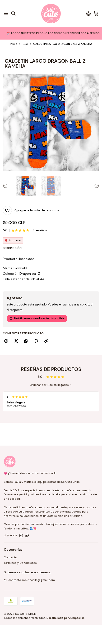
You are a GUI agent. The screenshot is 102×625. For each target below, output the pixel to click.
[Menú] (6, 13)
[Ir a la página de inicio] (51, 13)
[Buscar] (13, 13)
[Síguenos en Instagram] (21, 536)
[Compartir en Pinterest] (36, 341)
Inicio (13, 44)
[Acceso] (88, 13)
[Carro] (96, 14)
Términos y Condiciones (20, 563)
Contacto (10, 557)
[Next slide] (95, 186)
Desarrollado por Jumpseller (65, 618)
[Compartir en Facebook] (6, 341)
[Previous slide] (6, 186)
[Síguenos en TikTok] (27, 536)
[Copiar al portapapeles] (46, 341)
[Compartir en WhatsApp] (26, 341)
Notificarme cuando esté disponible (39, 318)
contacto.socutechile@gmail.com (31, 580)
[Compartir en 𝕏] (16, 341)
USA (25, 44)
